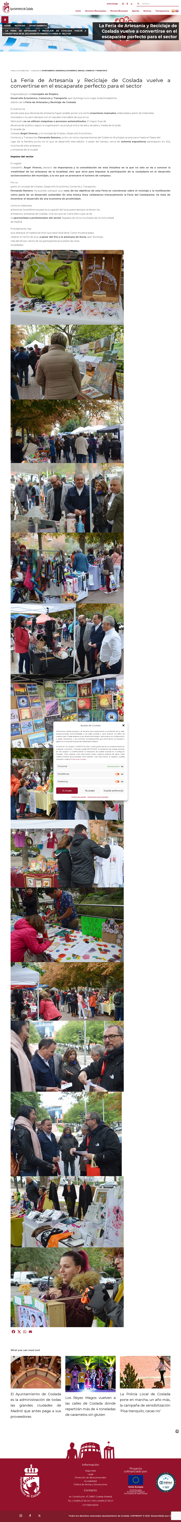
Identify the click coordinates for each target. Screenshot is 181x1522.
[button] (123, 725)
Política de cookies (78, 797)
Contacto (90, 1490)
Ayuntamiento (48, 71)
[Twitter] (131, 4)
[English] (177, 11)
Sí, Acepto (67, 790)
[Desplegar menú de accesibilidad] (4, 19)
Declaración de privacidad (97, 797)
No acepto (90, 790)
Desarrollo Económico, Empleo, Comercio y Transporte (81, 71)
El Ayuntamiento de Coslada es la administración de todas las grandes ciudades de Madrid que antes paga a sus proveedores (36, 1405)
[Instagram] (123, 4)
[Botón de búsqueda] (138, 4)
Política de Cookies (78, 759)
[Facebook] (127, 4)
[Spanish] (173, 11)
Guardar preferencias (113, 790)
